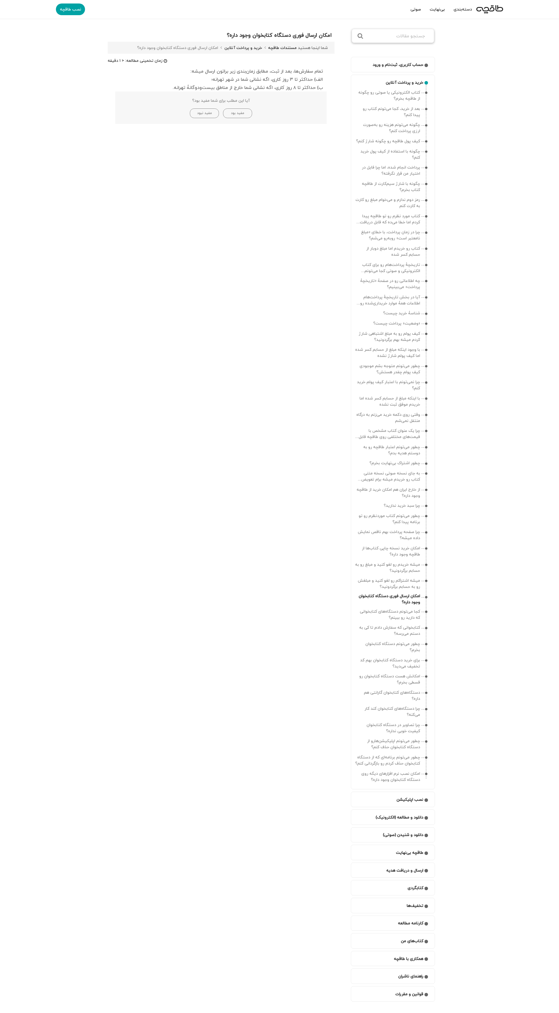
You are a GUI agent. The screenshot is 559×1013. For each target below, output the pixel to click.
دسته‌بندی (463, 9)
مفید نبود (204, 113)
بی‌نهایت (437, 9)
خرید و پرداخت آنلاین (242, 47)
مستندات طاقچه (282, 47)
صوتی (416, 9)
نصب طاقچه (70, 9)
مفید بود (237, 113)
